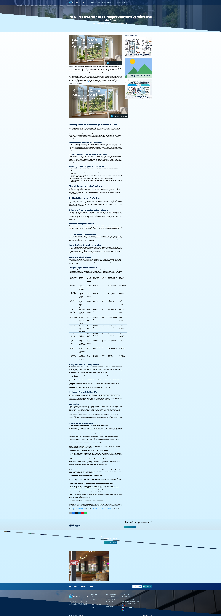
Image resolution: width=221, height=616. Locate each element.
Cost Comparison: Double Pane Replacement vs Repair (139, 55)
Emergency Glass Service (96, 604)
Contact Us (93, 607)
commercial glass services (105, 508)
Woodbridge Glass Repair (111, 599)
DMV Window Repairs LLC (74, 615)
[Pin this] (82, 513)
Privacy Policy (94, 609)
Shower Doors (94, 601)
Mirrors (92, 602)
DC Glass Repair (109, 601)
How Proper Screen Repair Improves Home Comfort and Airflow (114, 23)
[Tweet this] (76, 513)
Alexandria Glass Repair (111, 596)
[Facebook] (122, 605)
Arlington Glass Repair (111, 603)
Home (94, 23)
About (92, 596)
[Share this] (73, 513)
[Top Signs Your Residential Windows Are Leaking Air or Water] (138, 79)
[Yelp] (124, 605)
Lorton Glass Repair (110, 598)
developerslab (148, 615)
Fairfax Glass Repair (110, 604)
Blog (98, 23)
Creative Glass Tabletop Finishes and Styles (139, 76)
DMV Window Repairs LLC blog (79, 508)
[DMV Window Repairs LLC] (76, 2)
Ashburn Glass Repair (110, 606)
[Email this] (70, 513)
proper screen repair (84, 81)
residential (95, 508)
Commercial (93, 599)
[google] (123, 610)
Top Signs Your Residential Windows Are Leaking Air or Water (140, 97)
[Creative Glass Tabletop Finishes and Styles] (138, 59)
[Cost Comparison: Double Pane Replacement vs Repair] (138, 38)
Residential (93, 598)
